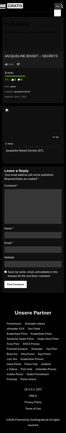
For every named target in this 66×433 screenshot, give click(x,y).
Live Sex (12, 359)
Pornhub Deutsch (17, 349)
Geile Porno (14, 364)
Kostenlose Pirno (17, 333)
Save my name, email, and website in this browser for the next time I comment (32, 274)
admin (13, 86)
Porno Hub (31, 364)
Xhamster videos (35, 323)
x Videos (12, 369)
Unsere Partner (33, 313)
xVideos (46, 364)
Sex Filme (34, 328)
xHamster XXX (16, 328)
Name (8, 228)
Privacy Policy (33, 402)
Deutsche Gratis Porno (20, 338)
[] (57, 13)
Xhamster (37, 349)
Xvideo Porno (15, 374)
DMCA (33, 395)
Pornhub (12, 379)
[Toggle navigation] (3, 6)
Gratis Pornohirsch (38, 374)
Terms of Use (33, 408)
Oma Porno (28, 354)
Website (9, 257)
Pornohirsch (14, 323)
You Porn (51, 349)
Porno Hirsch (28, 379)
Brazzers (12, 354)
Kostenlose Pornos (32, 359)
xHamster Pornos (46, 369)
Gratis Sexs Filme (48, 338)
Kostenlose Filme (41, 333)
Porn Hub (26, 369)
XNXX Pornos (31, 343)
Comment (11, 185)
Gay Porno (44, 354)
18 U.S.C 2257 (33, 389)
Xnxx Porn (13, 343)
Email (8, 243)
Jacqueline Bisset (22, 92)
